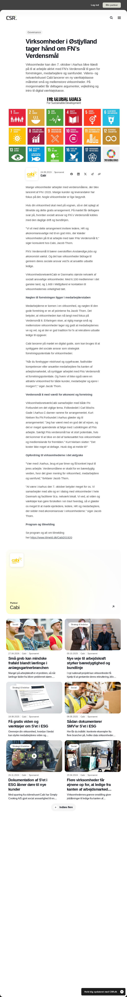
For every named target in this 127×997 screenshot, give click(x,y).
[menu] (119, 17)
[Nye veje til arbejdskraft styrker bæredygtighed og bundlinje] (93, 649)
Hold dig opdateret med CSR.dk (101, 991)
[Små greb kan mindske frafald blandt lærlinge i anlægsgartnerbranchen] (34, 649)
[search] (111, 17)
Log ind (95, 5)
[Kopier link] (99, 174)
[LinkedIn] (78, 174)
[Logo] (11, 17)
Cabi (43, 175)
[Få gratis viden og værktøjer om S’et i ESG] (34, 709)
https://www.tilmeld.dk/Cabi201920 (51, 537)
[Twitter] (85, 174)
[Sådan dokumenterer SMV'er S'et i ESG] (93, 709)
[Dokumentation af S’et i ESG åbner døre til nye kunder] (34, 770)
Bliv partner (112, 5)
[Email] (92, 174)
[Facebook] (71, 174)
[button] (113, 606)
